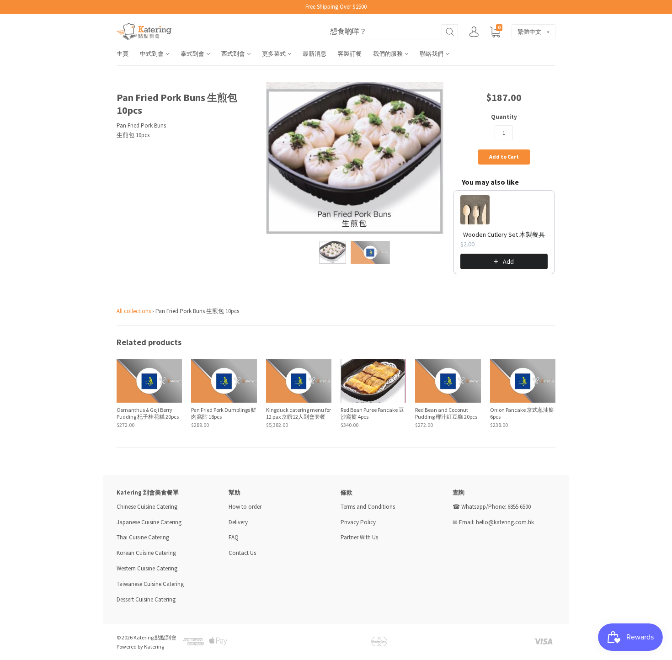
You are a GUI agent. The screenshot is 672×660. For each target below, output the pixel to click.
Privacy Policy (358, 522)
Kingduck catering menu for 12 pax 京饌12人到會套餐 (298, 413)
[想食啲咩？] (394, 32)
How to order (245, 507)
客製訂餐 (350, 54)
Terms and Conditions (368, 507)
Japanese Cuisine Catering (149, 522)
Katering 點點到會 (154, 637)
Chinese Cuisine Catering (147, 507)
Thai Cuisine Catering (143, 537)
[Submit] (450, 31)
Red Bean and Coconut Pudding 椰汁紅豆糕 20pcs (446, 413)
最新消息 (314, 54)
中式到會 (152, 54)
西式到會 (233, 54)
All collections (134, 311)
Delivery (239, 522)
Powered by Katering (140, 646)
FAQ (234, 537)
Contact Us (242, 553)
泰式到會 (193, 54)
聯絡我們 (432, 54)
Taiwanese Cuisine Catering (150, 584)
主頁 (122, 54)
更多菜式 (274, 54)
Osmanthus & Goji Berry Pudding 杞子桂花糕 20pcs (148, 413)
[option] (355, 158)
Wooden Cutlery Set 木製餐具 (504, 234)
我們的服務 (388, 54)
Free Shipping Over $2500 (336, 7)
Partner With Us (359, 537)
